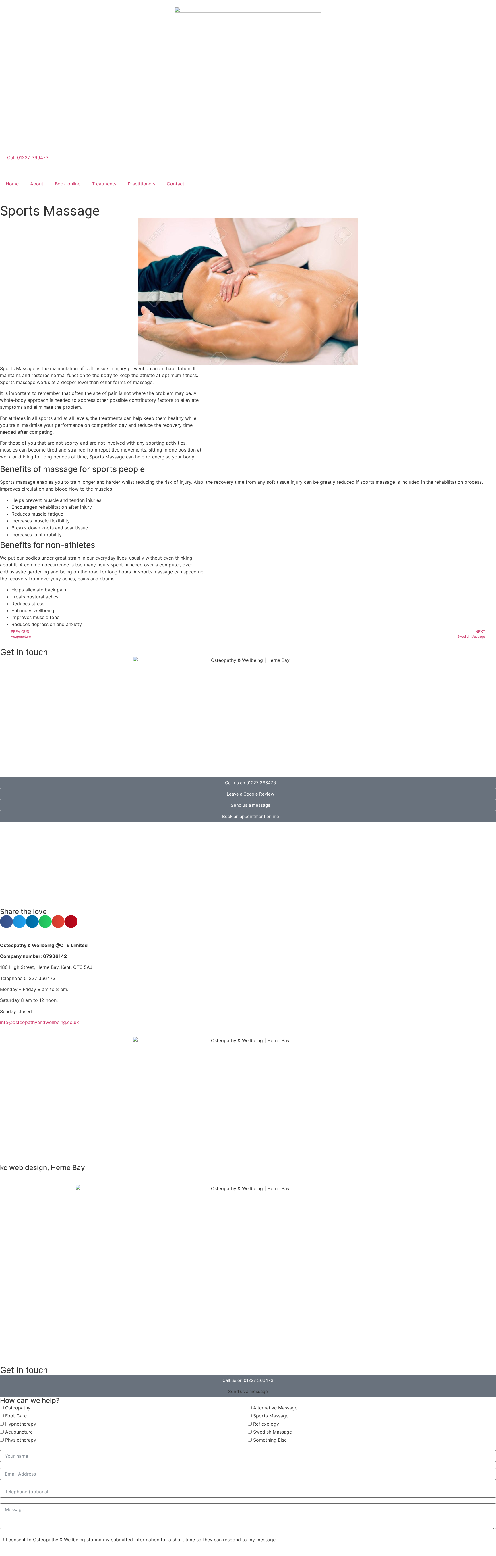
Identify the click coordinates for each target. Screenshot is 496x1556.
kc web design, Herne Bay (42, 1167)
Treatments (104, 184)
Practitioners (141, 184)
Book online (67, 184)
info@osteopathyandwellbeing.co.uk (39, 1022)
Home (12, 184)
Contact (175, 184)
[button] (6, 921)
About (36, 184)
